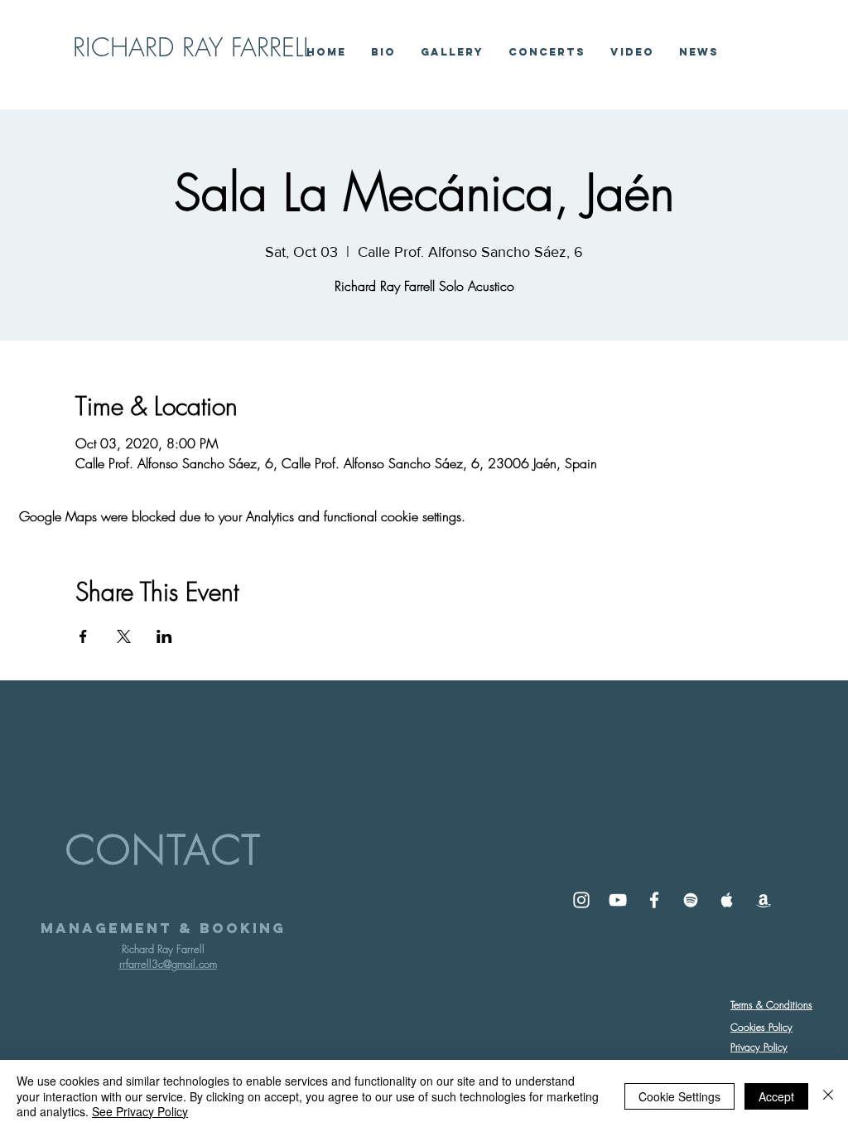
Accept (776, 1096)
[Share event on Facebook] (83, 636)
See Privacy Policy (140, 1111)
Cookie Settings (679, 1096)
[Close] (828, 1096)
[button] (632, 51)
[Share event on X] (124, 636)
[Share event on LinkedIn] (164, 636)
